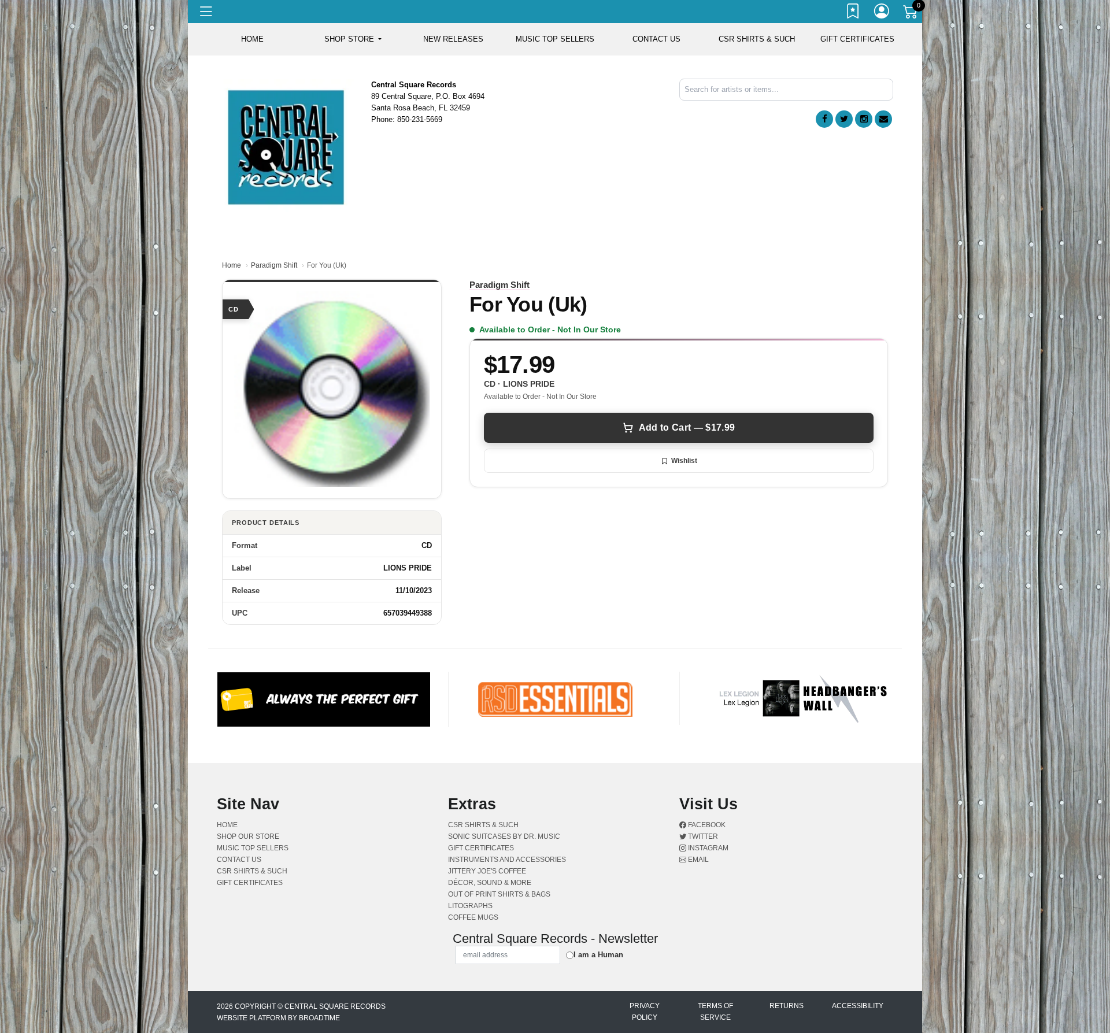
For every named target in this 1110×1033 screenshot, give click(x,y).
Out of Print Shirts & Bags (499, 894)
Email (697, 860)
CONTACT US (656, 39)
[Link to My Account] (882, 13)
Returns (786, 1006)
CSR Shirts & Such (757, 39)
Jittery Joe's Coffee (487, 871)
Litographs (470, 906)
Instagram (707, 848)
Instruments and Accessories (507, 860)
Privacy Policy (645, 1011)
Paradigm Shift (274, 265)
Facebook (706, 825)
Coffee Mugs (473, 917)
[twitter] (844, 119)
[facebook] (824, 119)
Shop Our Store (248, 836)
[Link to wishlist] (853, 13)
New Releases (453, 39)
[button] (353, 39)
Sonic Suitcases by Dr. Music (504, 836)
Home (231, 265)
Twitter (702, 836)
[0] (911, 14)
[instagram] (864, 119)
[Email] (883, 119)
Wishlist (684, 461)
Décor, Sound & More (489, 883)
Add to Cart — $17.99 (687, 427)
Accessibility (857, 1006)
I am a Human (598, 954)
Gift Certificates (857, 39)
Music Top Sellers (555, 39)
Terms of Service (715, 1011)
